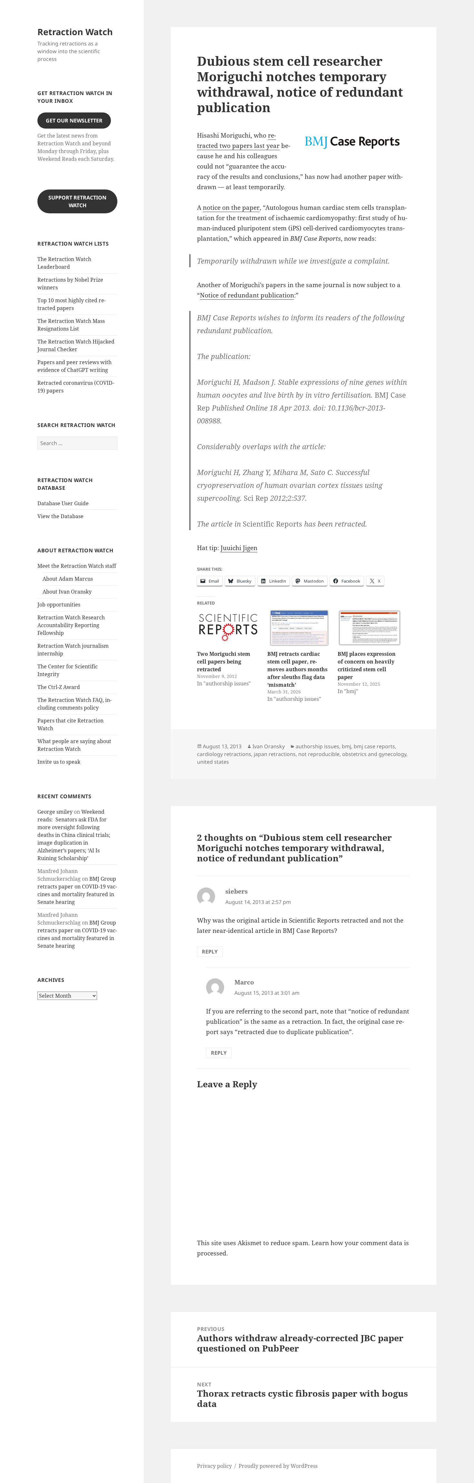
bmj (346, 746)
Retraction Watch (75, 32)
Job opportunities (58, 604)
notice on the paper (231, 207)
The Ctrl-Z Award (58, 687)
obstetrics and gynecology (374, 754)
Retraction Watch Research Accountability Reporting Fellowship (71, 625)
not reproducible (319, 754)
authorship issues (317, 746)
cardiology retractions (224, 754)
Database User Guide (63, 503)
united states (213, 761)
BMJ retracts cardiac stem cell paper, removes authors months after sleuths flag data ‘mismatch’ (297, 669)
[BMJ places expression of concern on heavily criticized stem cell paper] (369, 628)
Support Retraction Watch (77, 201)
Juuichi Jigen (239, 548)
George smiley (55, 811)
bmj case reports (374, 746)
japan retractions (275, 754)
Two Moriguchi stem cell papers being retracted (223, 661)
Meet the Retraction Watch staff (76, 565)
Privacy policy (214, 1465)
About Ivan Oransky (67, 591)
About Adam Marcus (68, 578)
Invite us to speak (58, 761)
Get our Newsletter (74, 120)
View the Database (60, 516)
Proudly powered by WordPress (278, 1465)
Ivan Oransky (268, 746)
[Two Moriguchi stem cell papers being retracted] (229, 628)
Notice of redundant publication (247, 295)
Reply (210, 951)
